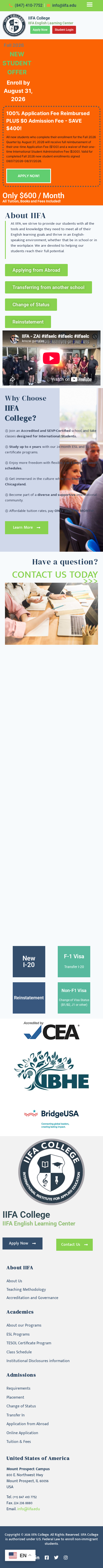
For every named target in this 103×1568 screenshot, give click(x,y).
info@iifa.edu (28, 1509)
